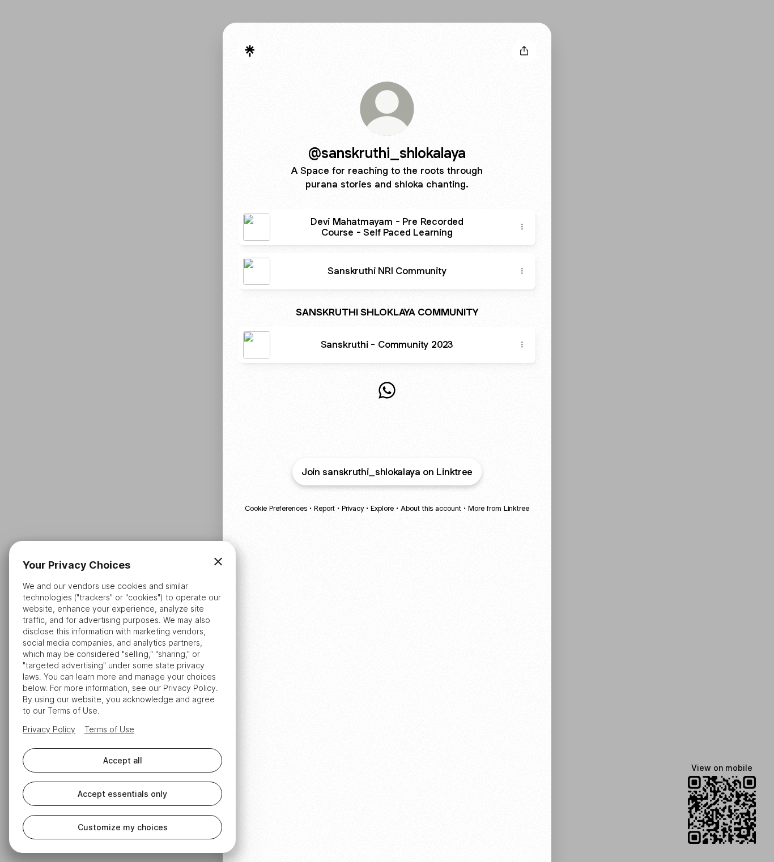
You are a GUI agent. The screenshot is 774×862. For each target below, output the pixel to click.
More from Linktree (498, 508)
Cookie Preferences (276, 508)
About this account (431, 508)
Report (324, 508)
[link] (387, 390)
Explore (382, 508)
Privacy (353, 508)
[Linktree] (250, 51)
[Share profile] (524, 51)
